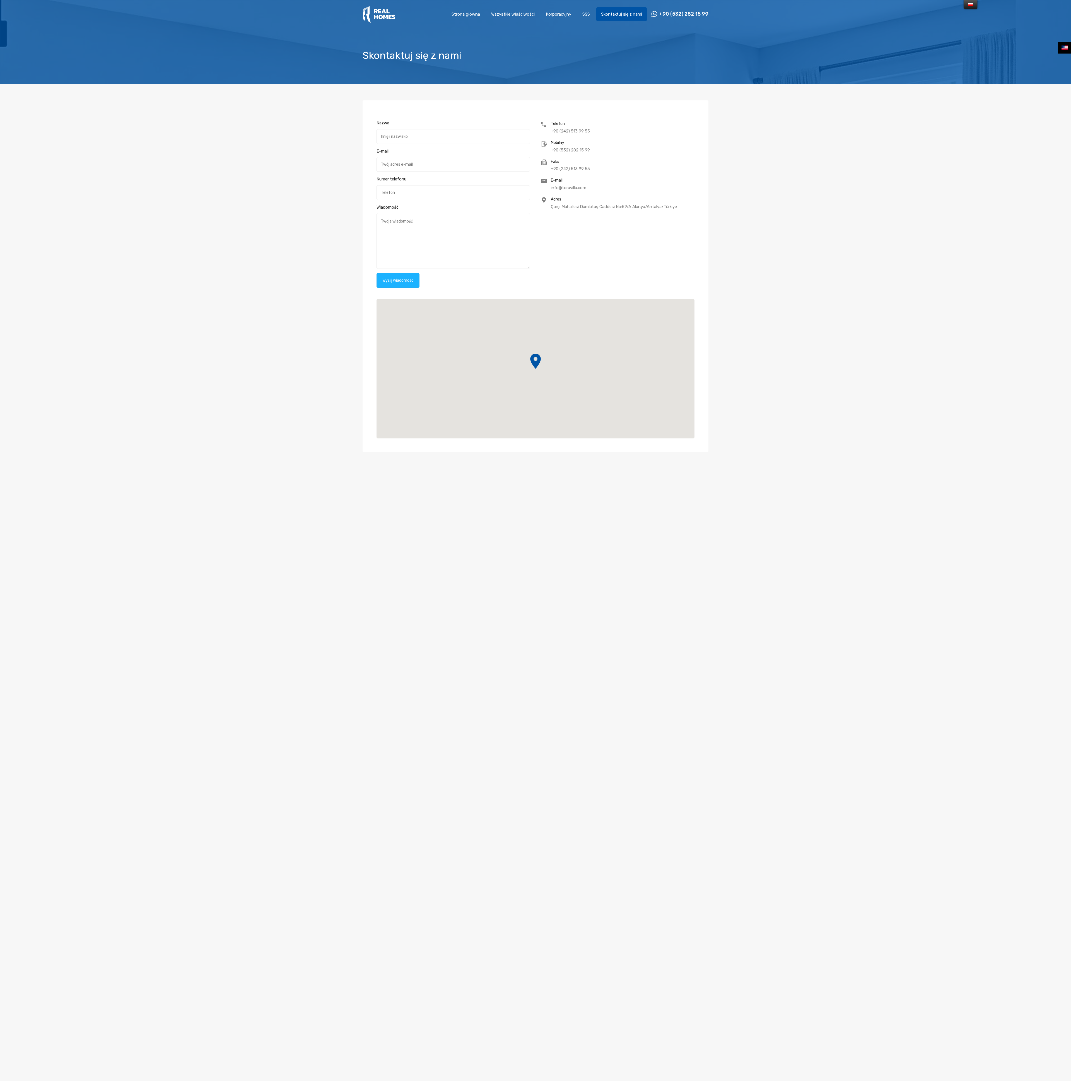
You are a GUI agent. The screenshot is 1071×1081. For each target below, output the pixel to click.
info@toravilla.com (568, 187)
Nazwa (383, 123)
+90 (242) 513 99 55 (570, 131)
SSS (586, 14)
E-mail (383, 151)
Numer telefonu (391, 179)
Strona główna (466, 14)
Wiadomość (388, 207)
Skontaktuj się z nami (621, 14)
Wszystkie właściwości (513, 14)
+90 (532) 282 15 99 (683, 14)
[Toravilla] (379, 20)
